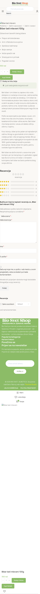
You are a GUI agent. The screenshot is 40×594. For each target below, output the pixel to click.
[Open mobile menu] (3, 11)
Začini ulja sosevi (15, 26)
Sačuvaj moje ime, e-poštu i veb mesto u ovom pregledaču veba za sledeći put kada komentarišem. (18, 272)
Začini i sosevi (30, 26)
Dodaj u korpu (17, 72)
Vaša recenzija (6, 220)
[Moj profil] (37, 11)
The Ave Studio (31, 384)
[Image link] (17, 321)
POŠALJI (20, 371)
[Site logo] (20, 4)
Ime (2, 246)
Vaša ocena (6, 216)
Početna (3, 26)
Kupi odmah (6, 77)
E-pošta (3, 256)
